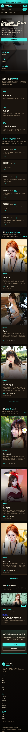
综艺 (15, 12)
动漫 (19, 12)
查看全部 (25, 236)
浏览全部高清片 (14, 644)
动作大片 (4, 696)
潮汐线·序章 (6, 508)
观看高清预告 (14, 44)
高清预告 (4, 718)
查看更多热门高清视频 (14, 401)
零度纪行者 (6, 561)
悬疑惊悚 (4, 703)
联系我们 (9, 729)
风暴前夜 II (6, 278)
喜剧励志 (4, 705)
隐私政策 (14, 729)
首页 (2, 12)
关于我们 (4, 729)
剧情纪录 (4, 707)
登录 (21, 5)
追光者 (5, 331)
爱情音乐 (4, 700)
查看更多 (4, 156)
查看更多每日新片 (14, 578)
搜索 (25, 9)
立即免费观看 (14, 39)
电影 (6, 12)
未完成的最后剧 (8, 385)
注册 (25, 5)
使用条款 (19, 729)
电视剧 (10, 12)
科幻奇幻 (4, 698)
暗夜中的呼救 (7, 454)
